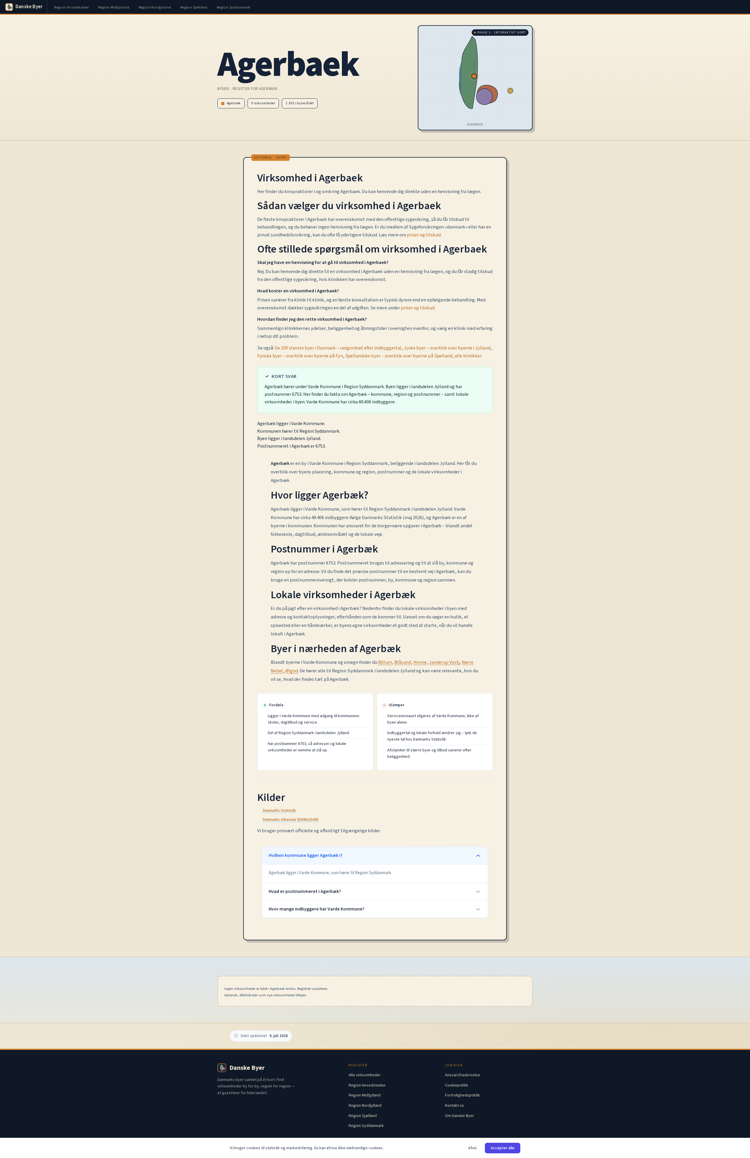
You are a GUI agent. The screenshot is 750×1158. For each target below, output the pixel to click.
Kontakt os (454, 1105)
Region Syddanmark (233, 7)
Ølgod (291, 670)
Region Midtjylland (113, 7)
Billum (385, 662)
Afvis (472, 1148)
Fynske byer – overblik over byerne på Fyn (300, 355)
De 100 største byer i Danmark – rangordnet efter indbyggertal (338, 348)
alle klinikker (468, 355)
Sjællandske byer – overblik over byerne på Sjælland (398, 355)
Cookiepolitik (456, 1085)
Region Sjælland (193, 7)
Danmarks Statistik (279, 811)
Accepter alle (502, 1148)
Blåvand (402, 662)
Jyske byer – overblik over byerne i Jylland (447, 348)
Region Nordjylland (155, 7)
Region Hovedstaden (71, 7)
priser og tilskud (424, 234)
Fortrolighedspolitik (462, 1095)
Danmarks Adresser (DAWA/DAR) (290, 820)
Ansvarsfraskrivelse (462, 1075)
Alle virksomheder (365, 1075)
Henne (420, 662)
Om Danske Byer (459, 1116)
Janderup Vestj (444, 662)
